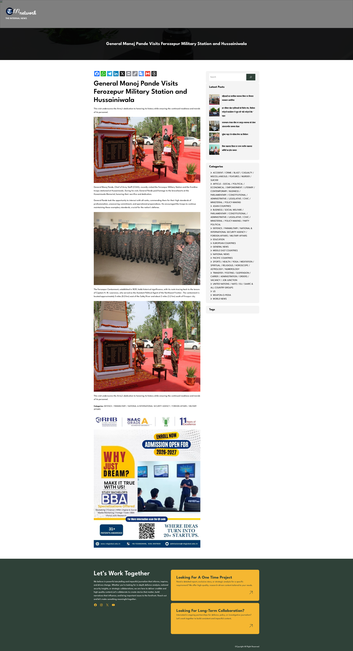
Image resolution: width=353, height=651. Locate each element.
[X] (122, 74)
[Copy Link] (135, 74)
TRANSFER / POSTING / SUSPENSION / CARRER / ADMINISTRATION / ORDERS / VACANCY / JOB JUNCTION (231, 277)
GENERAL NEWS (221, 247)
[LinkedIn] (116, 74)
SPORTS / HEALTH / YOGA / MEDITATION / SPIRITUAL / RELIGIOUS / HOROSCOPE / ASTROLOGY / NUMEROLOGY (232, 265)
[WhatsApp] (103, 74)
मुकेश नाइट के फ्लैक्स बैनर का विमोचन (235, 134)
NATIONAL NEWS (221, 254)
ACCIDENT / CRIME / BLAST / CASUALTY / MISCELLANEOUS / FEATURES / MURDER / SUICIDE (232, 176)
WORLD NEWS (220, 299)
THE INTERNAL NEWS (16, 18)
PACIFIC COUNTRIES (223, 258)
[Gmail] (148, 74)
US (214, 291)
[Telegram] (109, 74)
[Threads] (154, 74)
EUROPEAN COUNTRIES (224, 243)
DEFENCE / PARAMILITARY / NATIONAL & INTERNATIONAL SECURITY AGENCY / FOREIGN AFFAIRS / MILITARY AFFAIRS (231, 232)
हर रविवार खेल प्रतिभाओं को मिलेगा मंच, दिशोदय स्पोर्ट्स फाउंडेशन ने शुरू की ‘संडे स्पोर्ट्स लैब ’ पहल (238, 112)
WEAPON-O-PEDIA (222, 295)
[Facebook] (97, 74)
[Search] (250, 77)
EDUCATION (218, 240)
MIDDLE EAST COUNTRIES (225, 251)
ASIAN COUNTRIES (222, 206)
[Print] (128, 74)
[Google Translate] (141, 74)
